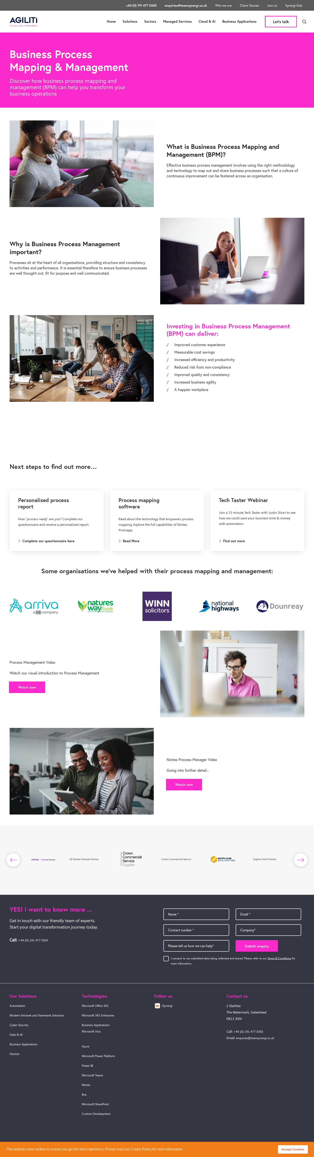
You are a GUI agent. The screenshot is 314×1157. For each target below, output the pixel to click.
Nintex (86, 1085)
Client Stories (249, 5)
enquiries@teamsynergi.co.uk (186, 5)
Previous (13, 860)
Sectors (150, 21)
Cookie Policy (140, 1149)
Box (84, 1094)
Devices (14, 1054)
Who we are (223, 5)
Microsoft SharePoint (95, 1104)
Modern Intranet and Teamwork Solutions (37, 1015)
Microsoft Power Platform (98, 1056)
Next (301, 860)
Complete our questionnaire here (48, 541)
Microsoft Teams (92, 1075)
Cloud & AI (207, 21)
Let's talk (281, 21)
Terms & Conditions (279, 958)
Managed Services (177, 21)
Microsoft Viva (91, 1031)
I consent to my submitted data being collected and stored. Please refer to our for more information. (233, 960)
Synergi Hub (293, 5)
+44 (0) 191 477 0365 (141, 5)
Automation (17, 1006)
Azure (85, 1046)
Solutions (130, 21)
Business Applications (239, 21)
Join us (272, 5)
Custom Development (96, 1114)
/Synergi (167, 1006)
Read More (131, 541)
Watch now (27, 687)
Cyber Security (19, 1025)
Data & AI (16, 1035)
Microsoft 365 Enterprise (98, 1015)
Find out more (234, 541)
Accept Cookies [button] (292, 1149)
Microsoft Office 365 (95, 1006)
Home (111, 21)
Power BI (87, 1066)
